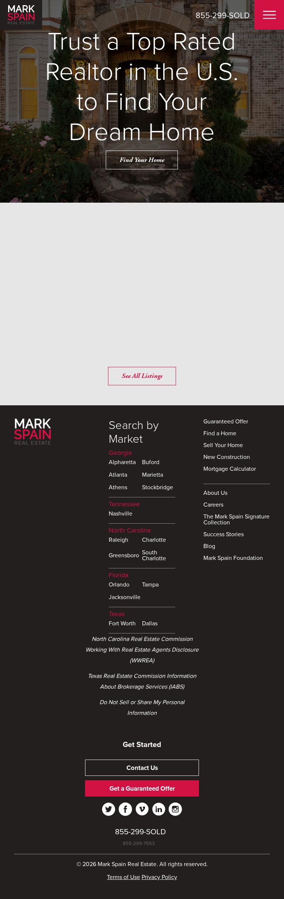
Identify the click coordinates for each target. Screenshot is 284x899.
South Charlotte (154, 556)
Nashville (120, 514)
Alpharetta (122, 462)
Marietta (152, 475)
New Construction (226, 457)
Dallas (150, 624)
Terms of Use (123, 877)
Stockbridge (157, 487)
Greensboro (124, 555)
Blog (209, 546)
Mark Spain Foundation (233, 558)
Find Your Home (141, 160)
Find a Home (219, 433)
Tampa (150, 585)
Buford (150, 462)
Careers (213, 505)
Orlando (119, 585)
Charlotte (154, 540)
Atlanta (118, 475)
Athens (118, 487)
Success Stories (223, 534)
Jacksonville (125, 597)
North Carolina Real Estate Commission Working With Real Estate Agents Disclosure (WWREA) (142, 649)
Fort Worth (122, 624)
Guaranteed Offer (225, 422)
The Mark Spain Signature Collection (236, 520)
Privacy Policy (159, 877)
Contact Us (142, 768)
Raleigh (118, 540)
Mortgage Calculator (229, 469)
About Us (215, 493)
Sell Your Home (223, 445)
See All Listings (142, 376)
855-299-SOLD (223, 15)
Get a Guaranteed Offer (142, 788)
